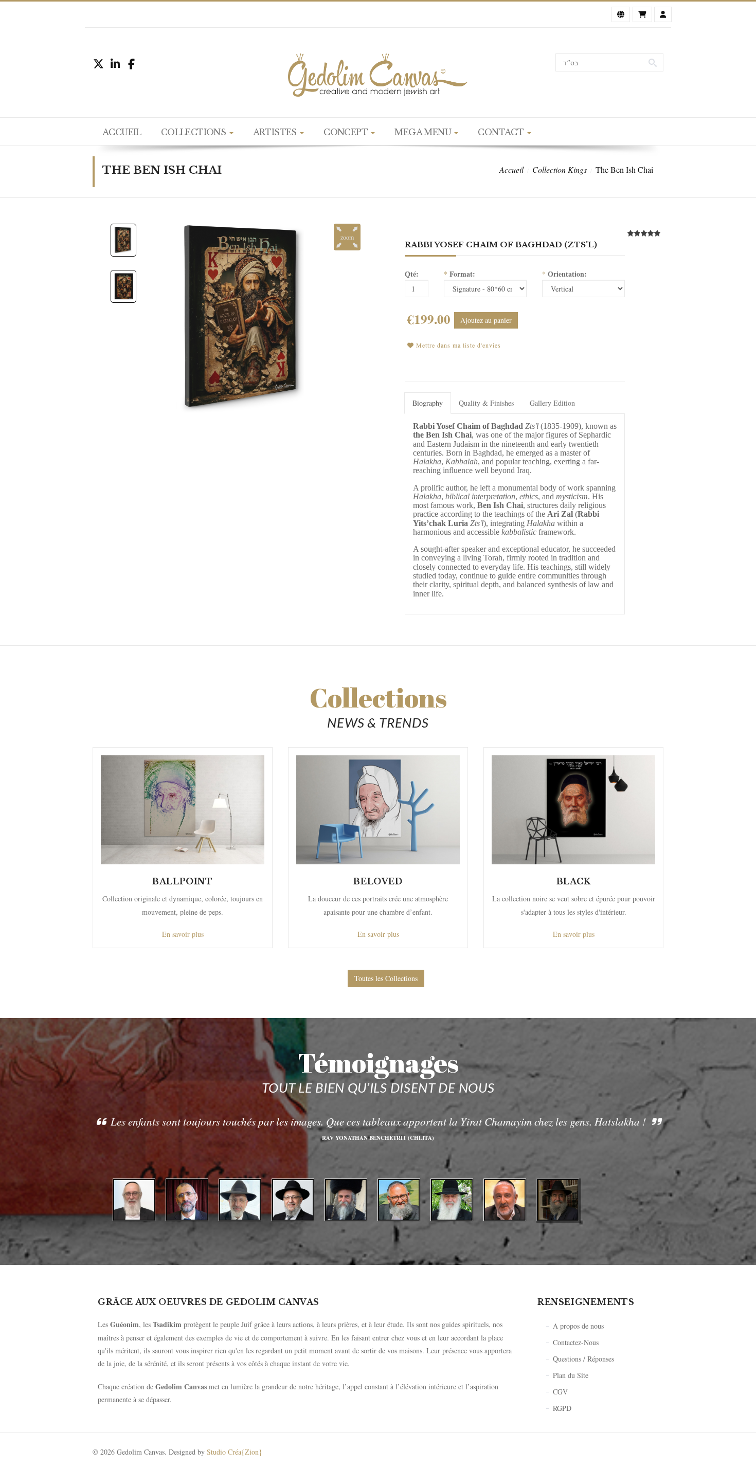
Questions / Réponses (583, 1359)
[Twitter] (100, 63)
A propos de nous (578, 1326)
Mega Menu (423, 132)
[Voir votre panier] (642, 14)
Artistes (276, 132)
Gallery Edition (552, 403)
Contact (502, 132)
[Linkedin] (117, 63)
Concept (346, 132)
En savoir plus (183, 934)
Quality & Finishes (486, 403)
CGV (560, 1392)
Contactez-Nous (576, 1342)
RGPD (562, 1408)
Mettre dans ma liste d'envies (457, 345)
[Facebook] (135, 63)
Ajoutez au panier (486, 320)
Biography (427, 403)
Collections (194, 132)
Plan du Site (570, 1375)
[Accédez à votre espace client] (663, 14)
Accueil (121, 132)
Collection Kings (559, 169)
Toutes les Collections (386, 978)
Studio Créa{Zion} (234, 1452)
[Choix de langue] (620, 14)
